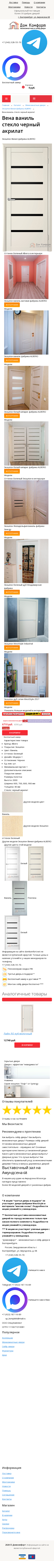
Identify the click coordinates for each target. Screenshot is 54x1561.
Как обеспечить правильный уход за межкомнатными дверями (27, 1160)
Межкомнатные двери (13, 1342)
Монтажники (14, 7)
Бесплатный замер (11, 82)
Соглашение (8, 1494)
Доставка (13, 2)
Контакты (41, 7)
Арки (4, 1355)
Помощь (26, 2)
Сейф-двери (8, 1346)
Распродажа (8, 1528)
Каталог (6, 1511)
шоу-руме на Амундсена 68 (25, 1178)
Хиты (4, 1519)
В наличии (7, 1515)
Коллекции (7, 1337)
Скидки (5, 1523)
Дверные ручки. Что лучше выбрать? (20, 1157)
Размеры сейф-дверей (37, 1140)
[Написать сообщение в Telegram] (34, 42)
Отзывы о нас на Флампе (14, 1118)
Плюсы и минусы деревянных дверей (30, 1163)
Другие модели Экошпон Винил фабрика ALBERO (26, 841)
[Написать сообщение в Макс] (15, 67)
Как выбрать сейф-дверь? (15, 1137)
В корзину (14, 732)
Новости (28, 7)
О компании (39, 2)
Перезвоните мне (11, 1532)
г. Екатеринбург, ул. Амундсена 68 (34, 17)
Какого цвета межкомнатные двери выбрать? (25, 1153)
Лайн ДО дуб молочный (18, 1033)
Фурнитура (7, 1350)
